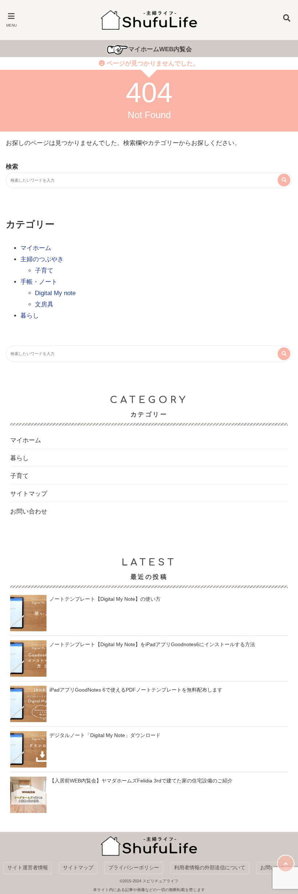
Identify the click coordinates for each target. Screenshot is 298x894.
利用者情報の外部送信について (209, 867)
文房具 (44, 304)
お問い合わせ (28, 511)
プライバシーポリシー (133, 867)
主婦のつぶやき (42, 259)
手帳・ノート (38, 281)
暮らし (29, 315)
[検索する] (284, 180)
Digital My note (55, 293)
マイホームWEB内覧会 (160, 49)
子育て (44, 270)
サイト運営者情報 (27, 867)
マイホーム (35, 248)
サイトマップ (28, 493)
